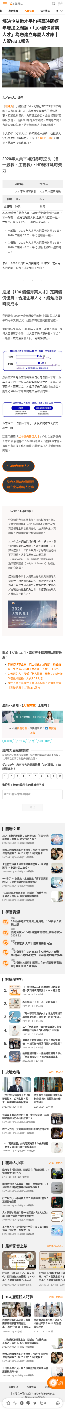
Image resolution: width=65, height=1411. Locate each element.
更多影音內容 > (55, 1246)
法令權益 (45, 10)
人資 (31, 741)
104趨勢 (8, 741)
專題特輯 (13, 10)
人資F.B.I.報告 (45, 138)
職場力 (9, 106)
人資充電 (29, 10)
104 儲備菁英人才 (29, 436)
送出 (32, 807)
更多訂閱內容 (56, 1072)
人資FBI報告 (44, 741)
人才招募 (21, 741)
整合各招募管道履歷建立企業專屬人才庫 (20, 484)
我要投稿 (13, 1387)
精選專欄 (22, 728)
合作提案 (31, 1387)
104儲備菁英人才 (18, 466)
